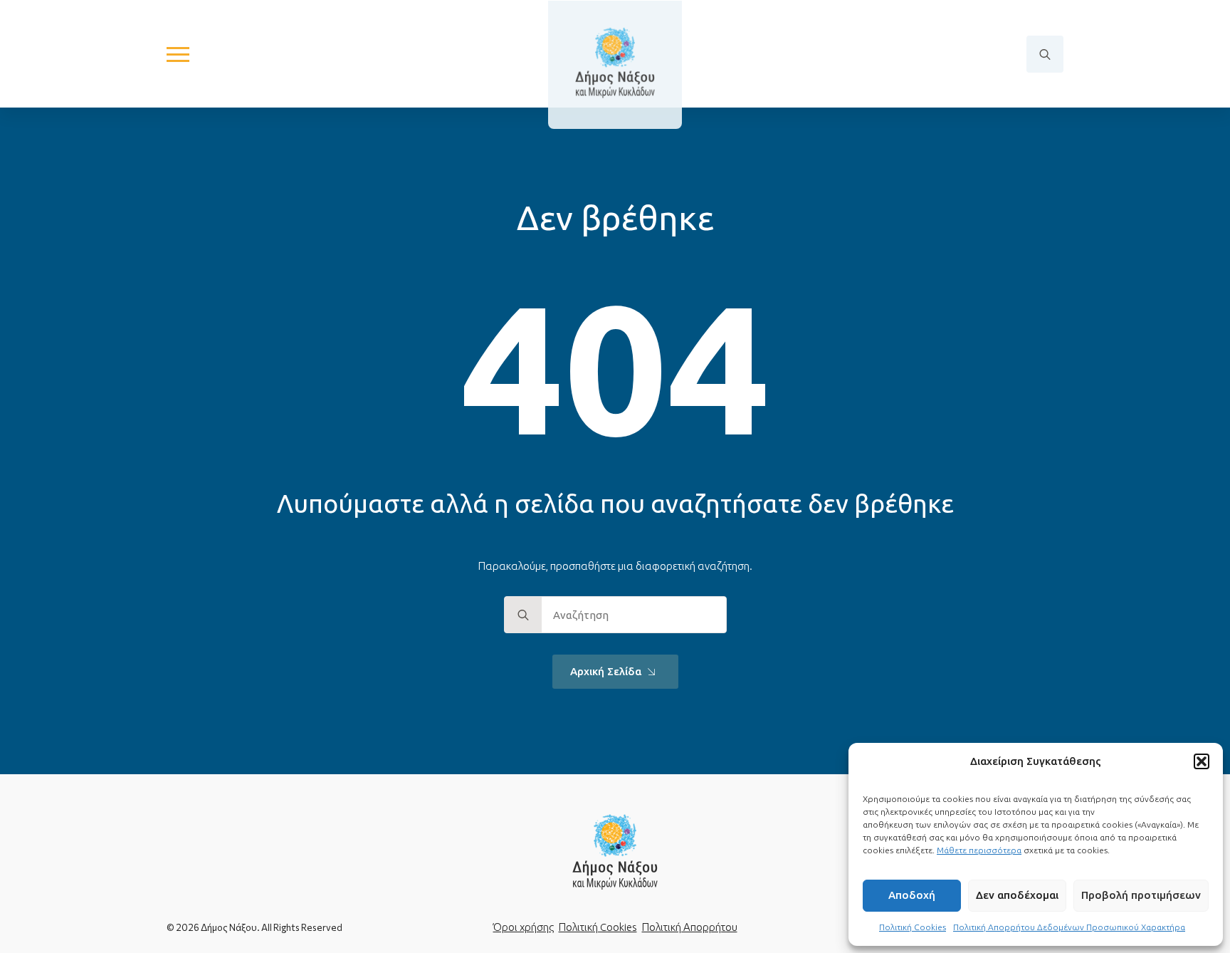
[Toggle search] (1044, 54)
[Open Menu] (178, 54)
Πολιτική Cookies (912, 927)
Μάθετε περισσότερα (979, 850)
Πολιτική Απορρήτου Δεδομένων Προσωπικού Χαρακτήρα (1069, 927)
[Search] (523, 615)
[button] (1201, 761)
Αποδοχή (911, 895)
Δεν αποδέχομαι (1017, 895)
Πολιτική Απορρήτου (689, 927)
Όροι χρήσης (523, 927)
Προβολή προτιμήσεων (1141, 895)
